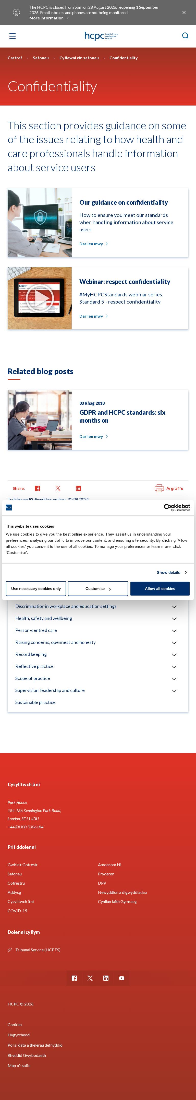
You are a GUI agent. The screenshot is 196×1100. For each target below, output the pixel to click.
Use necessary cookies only (36, 588)
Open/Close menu (174, 606)
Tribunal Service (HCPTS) (37, 949)
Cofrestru (16, 883)
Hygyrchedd (19, 1034)
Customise (95, 588)
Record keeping (31, 654)
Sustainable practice (35, 702)
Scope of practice (32, 678)
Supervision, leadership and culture (50, 690)
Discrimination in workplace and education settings (66, 606)
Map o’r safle (19, 1065)
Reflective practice (34, 666)
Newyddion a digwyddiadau (122, 892)
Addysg (14, 892)
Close (184, 12)
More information (46, 17)
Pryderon (106, 873)
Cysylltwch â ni (21, 901)
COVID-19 (17, 910)
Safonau (15, 873)
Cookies (15, 1024)
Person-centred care (36, 630)
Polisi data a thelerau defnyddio (35, 1045)
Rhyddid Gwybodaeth (27, 1055)
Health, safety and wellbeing (43, 618)
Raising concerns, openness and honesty (55, 642)
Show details (168, 572)
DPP (102, 883)
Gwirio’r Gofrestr (23, 864)
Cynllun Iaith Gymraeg (117, 901)
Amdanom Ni (109, 864)
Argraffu (174, 488)
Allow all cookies (160, 588)
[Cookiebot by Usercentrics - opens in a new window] (167, 507)
